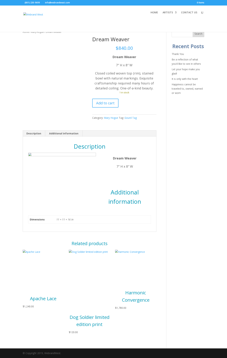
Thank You (178, 54)
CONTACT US (189, 12)
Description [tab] (33, 133)
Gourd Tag (130, 117)
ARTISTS (168, 12)
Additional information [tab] (63, 133)
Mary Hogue (37, 32)
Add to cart (105, 103)
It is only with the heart (185, 79)
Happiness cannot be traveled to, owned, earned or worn (187, 89)
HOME (154, 12)
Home (26, 32)
